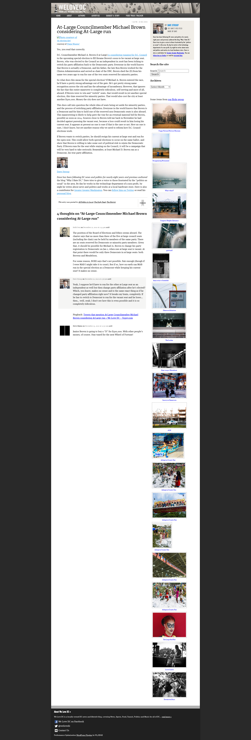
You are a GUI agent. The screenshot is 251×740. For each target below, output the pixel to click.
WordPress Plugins (84, 735)
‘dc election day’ (64, 41)
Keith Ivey (76, 227)
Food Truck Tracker (134, 15)
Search (153, 71)
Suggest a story (113, 15)
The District (111, 202)
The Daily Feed (100, 202)
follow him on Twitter (123, 190)
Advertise (96, 15)
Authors (81, 15)
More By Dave (172, 31)
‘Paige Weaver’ (73, 44)
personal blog (64, 193)
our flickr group (176, 99)
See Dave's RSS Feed (175, 28)
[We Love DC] (127, 8)
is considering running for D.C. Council (127, 55)
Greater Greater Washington (88, 190)
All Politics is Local (86, 202)
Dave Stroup (63, 172)
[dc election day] (67, 37)
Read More (166, 717)
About (69, 15)
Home (58, 15)
